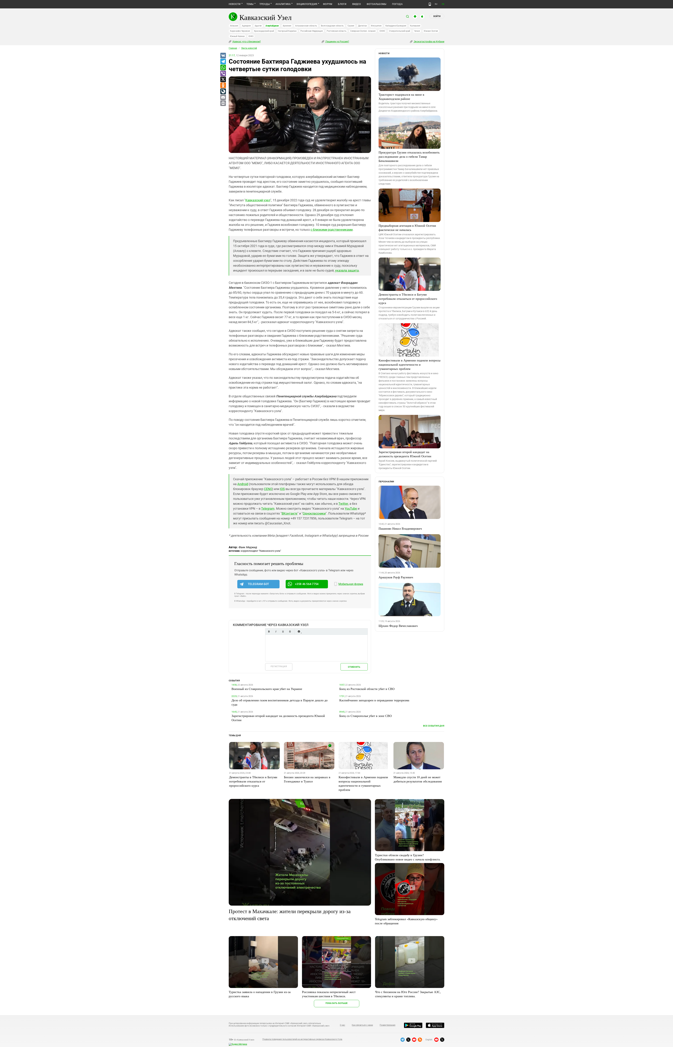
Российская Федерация (311, 31)
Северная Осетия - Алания (362, 31)
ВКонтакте (289, 513)
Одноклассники (314, 513)
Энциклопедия (306, 4)
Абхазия (234, 26)
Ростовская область (336, 31)
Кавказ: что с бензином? (246, 41)
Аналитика (283, 4)
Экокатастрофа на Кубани (428, 41)
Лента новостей (249, 48)
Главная (233, 48)
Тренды (264, 4)
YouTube (351, 508)
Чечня (417, 31)
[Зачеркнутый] (289, 631)
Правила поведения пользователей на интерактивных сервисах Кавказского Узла (302, 1039)
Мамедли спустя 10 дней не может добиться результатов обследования (417, 779)
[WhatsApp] (223, 68)
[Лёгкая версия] (430, 4)
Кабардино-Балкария (395, 26)
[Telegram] (223, 62)
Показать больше (336, 1003)
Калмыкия (415, 26)
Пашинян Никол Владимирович (400, 528)
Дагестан (362, 26)
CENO (268, 489)
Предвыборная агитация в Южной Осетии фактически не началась (407, 227)
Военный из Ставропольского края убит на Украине (267, 689)
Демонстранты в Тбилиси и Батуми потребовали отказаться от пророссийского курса (408, 298)
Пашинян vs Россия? (337, 41)
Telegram (267, 508)
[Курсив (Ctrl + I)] (275, 631)
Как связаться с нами (362, 1025)
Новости (235, 4)
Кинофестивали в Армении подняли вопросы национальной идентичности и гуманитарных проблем (409, 364)
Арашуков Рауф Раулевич (396, 577)
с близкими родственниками (332, 229)
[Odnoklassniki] (223, 85)
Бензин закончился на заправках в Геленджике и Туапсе (307, 779)
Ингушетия (376, 26)
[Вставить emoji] (298, 631)
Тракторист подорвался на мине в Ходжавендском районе (401, 96)
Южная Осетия (431, 31)
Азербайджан (272, 26)
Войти (436, 16)
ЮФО (251, 36)
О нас (342, 1025)
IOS (282, 489)
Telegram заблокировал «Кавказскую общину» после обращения (406, 921)
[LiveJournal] (223, 91)
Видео (356, 4)
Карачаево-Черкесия (240, 31)
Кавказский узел (257, 200)
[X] (223, 80)
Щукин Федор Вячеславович (398, 626)
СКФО (382, 31)
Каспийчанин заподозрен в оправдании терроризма (374, 700)
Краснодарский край (264, 31)
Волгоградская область (332, 26)
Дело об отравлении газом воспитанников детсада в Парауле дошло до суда (280, 702)
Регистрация (279, 666)
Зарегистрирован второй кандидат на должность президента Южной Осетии (405, 454)
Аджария (246, 26)
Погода (397, 4)
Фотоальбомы (376, 4)
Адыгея (258, 26)
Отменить (354, 667)
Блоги (342, 4)
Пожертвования (387, 1025)
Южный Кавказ (237, 36)
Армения (287, 26)
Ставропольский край (399, 31)
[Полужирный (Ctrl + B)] (268, 631)
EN (443, 4)
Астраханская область (306, 26)
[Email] (223, 97)
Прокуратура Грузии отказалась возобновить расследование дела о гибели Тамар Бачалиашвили (409, 156)
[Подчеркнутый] (282, 631)
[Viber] (223, 74)
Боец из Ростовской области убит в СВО (367, 689)
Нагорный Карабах (287, 31)
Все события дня (433, 725)
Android (242, 484)
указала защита (347, 270)
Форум (327, 4)
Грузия (351, 26)
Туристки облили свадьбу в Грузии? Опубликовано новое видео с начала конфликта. (408, 857)
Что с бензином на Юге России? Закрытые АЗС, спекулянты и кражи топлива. (408, 994)
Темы (250, 4)
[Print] (223, 103)
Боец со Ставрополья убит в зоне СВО (365, 716)
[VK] (223, 56)
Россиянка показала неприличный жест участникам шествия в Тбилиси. (329, 994)
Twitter (343, 503)
